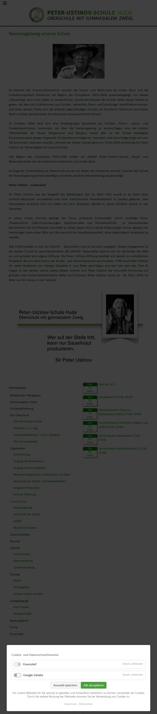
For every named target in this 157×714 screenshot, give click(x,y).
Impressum (70, 704)
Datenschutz (86, 704)
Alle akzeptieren (94, 685)
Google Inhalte (33, 675)
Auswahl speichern (65, 685)
